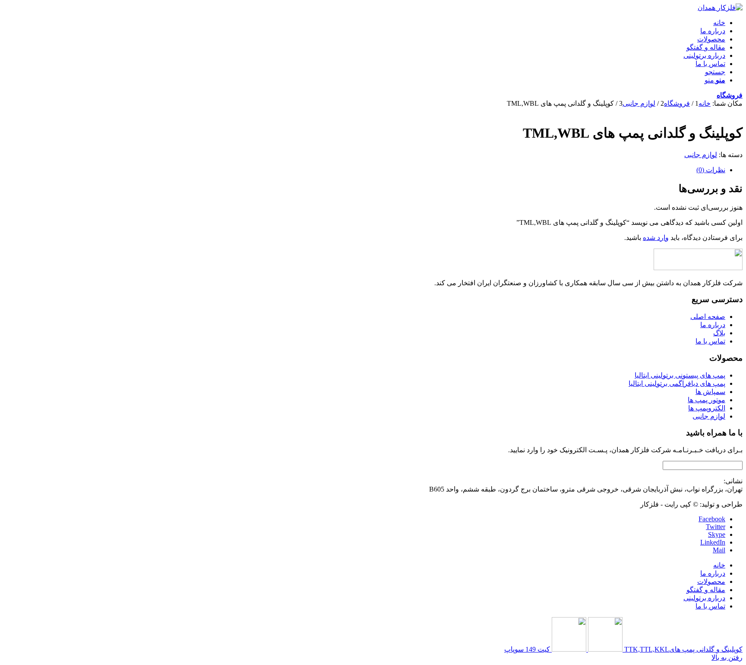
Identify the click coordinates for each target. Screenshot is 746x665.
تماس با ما (710, 341)
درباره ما (712, 324)
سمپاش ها (710, 391)
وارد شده (656, 237)
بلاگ (719, 333)
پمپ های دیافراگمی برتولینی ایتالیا (677, 383)
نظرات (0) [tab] (710, 169)
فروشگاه (730, 95)
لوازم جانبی (700, 154)
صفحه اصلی (707, 316)
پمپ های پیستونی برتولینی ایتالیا (680, 375)
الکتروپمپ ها (706, 408)
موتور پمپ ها (706, 399)
